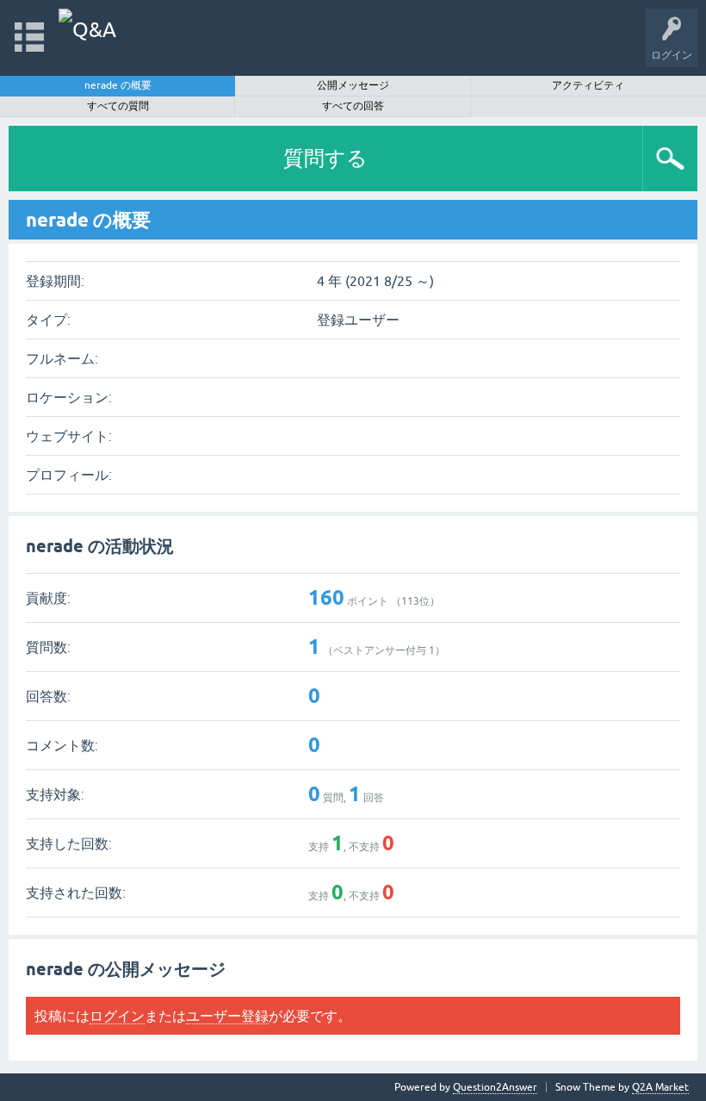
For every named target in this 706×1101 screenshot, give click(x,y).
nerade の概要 (118, 85)
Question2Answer (495, 1087)
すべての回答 (353, 106)
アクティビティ (588, 85)
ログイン (117, 1015)
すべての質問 (118, 106)
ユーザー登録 (227, 1015)
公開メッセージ (353, 85)
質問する (325, 158)
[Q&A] (87, 30)
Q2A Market (660, 1087)
